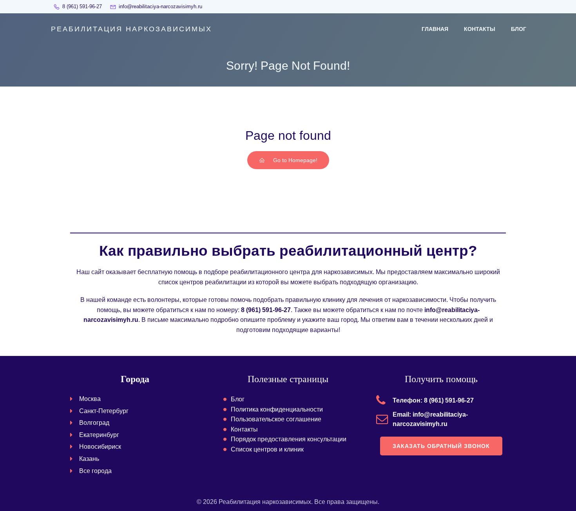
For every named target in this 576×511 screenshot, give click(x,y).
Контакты (479, 29)
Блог (518, 29)
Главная (435, 29)
